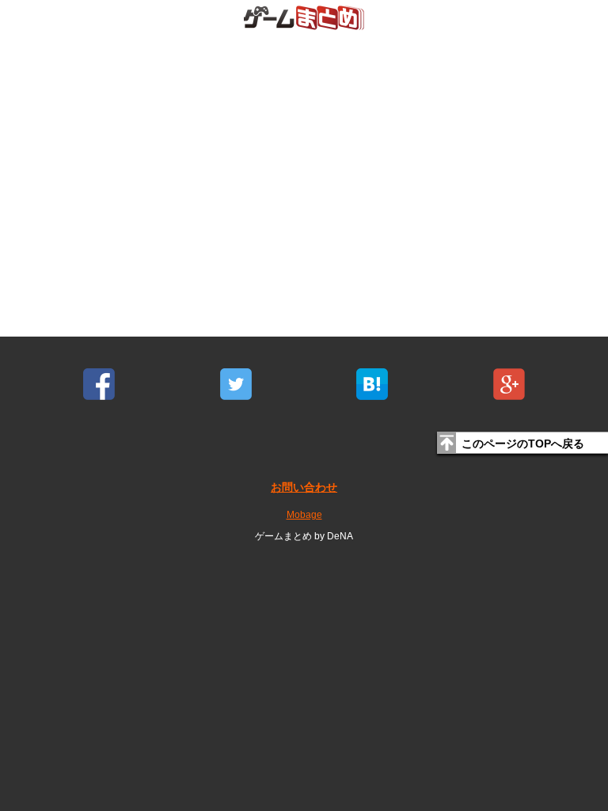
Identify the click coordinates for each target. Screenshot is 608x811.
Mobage (304, 514)
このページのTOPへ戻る (523, 443)
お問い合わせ (304, 487)
